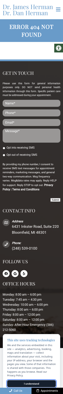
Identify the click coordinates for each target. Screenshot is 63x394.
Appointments (49, 390)
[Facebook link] (6, 273)
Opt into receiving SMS (20, 147)
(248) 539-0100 (24, 248)
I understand (31, 383)
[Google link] (15, 273)
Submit (55, 200)
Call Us (17, 390)
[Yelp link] (23, 273)
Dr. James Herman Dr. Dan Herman (28, 9)
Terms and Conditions (25, 189)
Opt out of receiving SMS (21, 154)
